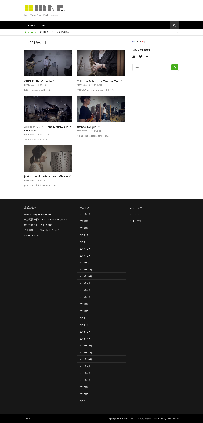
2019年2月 (85, 255)
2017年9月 (85, 366)
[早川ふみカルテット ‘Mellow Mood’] (101, 63)
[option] (109, 32)
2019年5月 (85, 235)
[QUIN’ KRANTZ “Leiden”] (48, 63)
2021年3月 (85, 214)
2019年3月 (85, 248)
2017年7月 (85, 380)
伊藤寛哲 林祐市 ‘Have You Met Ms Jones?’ (46, 219)
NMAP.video (29, 85)
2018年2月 (85, 331)
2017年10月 (86, 359)
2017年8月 (85, 373)
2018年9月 (85, 283)
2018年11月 (86, 269)
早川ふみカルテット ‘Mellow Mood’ (99, 81)
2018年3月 (85, 324)
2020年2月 (85, 221)
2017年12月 (86, 345)
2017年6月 (85, 387)
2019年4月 (85, 242)
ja (145, 41)
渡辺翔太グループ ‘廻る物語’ (54, 32)
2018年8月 (85, 290)
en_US (138, 41)
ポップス (136, 221)
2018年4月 (85, 318)
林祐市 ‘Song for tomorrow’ (38, 214)
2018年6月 (85, 304)
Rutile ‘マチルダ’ (32, 235)
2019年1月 (85, 262)
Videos (31, 25)
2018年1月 (85, 338)
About (46, 25)
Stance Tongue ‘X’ (88, 127)
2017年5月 (85, 394)
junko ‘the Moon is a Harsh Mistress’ (47, 176)
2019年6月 (85, 228)
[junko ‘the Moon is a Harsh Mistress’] (48, 158)
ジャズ (135, 214)
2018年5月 (85, 311)
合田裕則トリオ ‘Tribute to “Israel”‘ (42, 230)
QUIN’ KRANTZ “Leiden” (39, 81)
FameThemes (173, 418)
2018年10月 (86, 276)
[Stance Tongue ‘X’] (101, 109)
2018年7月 (85, 297)
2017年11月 (86, 352)
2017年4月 (85, 400)
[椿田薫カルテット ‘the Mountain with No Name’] (48, 109)
